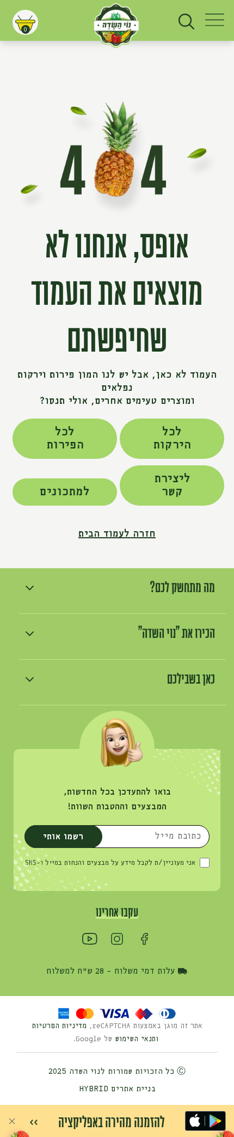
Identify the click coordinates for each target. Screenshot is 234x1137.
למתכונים (64, 492)
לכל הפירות (65, 438)
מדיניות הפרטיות (59, 1026)
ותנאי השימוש (138, 1039)
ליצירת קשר (172, 485)
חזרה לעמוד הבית (117, 534)
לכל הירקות (172, 438)
